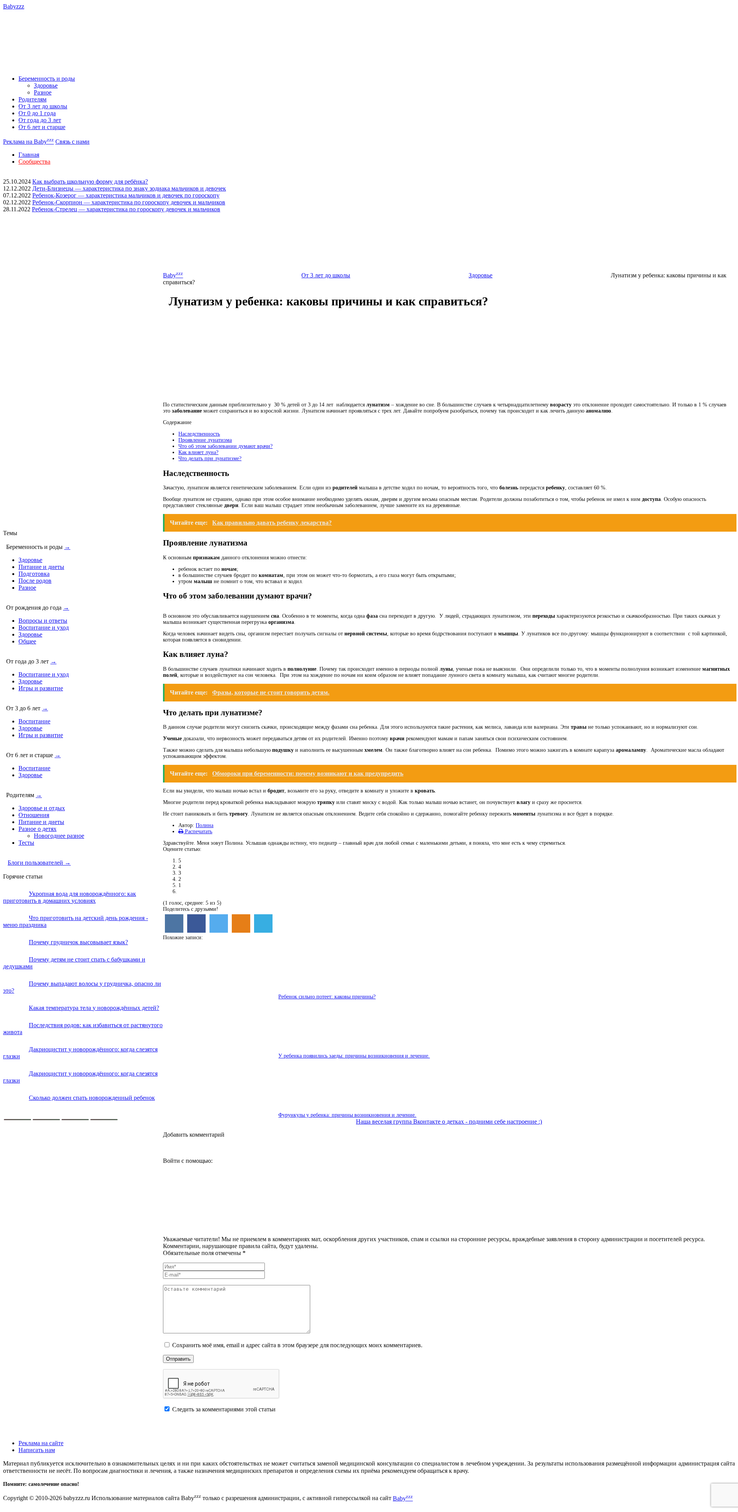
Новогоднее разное (59, 835)
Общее (27, 641)
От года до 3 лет (39, 120)
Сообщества (34, 161)
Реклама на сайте (40, 1443)
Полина (204, 825)
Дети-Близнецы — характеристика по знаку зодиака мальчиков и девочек (129, 188)
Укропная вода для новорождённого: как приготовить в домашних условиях (69, 897)
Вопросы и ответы (42, 620)
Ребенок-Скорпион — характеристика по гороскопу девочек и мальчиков (128, 202)
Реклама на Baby (28, 141)
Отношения (33, 815)
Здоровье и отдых (41, 808)
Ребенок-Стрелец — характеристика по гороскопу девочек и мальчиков (126, 209)
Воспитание (34, 721)
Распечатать (197, 831)
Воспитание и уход (43, 627)
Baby (173, 275)
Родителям (32, 99)
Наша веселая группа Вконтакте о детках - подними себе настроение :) (449, 1121)
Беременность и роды (46, 78)
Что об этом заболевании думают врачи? (225, 446)
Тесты (26, 842)
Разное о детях (37, 829)
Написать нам (36, 1450)
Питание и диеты (41, 567)
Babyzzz (13, 6)
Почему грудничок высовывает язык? (78, 942)
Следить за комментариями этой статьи (224, 1409)
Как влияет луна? (198, 452)
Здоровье (46, 85)
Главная (28, 154)
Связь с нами (72, 141)
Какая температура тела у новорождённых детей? (94, 1008)
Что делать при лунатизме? (209, 458)
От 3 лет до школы (42, 106)
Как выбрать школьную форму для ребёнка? (90, 181)
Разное (43, 92)
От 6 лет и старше (41, 127)
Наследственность (199, 434)
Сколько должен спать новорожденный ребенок (92, 1097)
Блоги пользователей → (39, 862)
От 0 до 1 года (37, 113)
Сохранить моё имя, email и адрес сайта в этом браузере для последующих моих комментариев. (297, 1345)
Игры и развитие (40, 688)
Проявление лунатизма (205, 440)
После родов (35, 580)
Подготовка (34, 573)
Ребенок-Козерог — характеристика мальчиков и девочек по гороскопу (125, 195)
